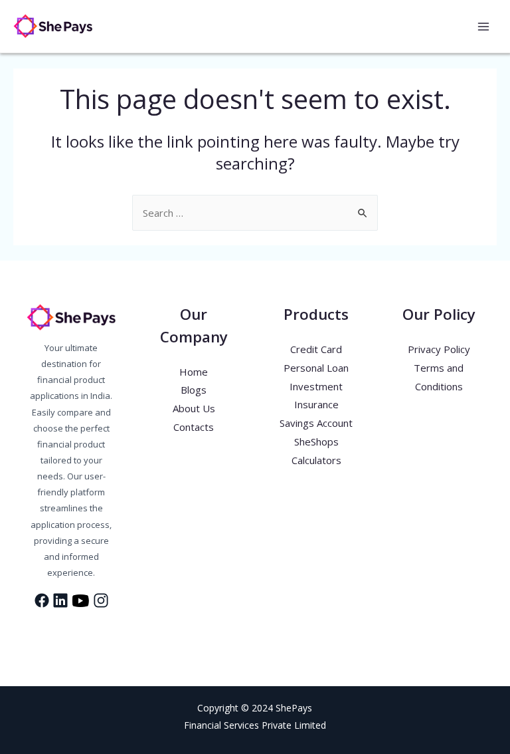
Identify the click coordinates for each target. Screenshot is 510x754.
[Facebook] (33, 628)
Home (193, 371)
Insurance (316, 404)
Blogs (194, 389)
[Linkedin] (58, 628)
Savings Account (316, 423)
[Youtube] (109, 628)
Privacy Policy (439, 349)
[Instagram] (84, 628)
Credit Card (316, 349)
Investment (316, 386)
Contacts (193, 427)
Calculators (316, 460)
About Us (194, 408)
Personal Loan (316, 367)
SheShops (316, 441)
